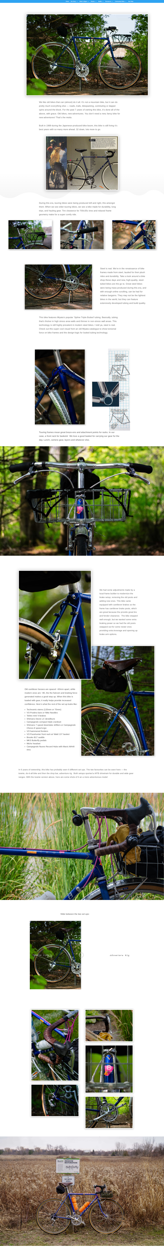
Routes (93, 1)
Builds (100, 1)
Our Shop (130, 1)
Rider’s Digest (83, 1)
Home (67, 1)
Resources (108, 1)
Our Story (73, 1)
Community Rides (120, 1)
